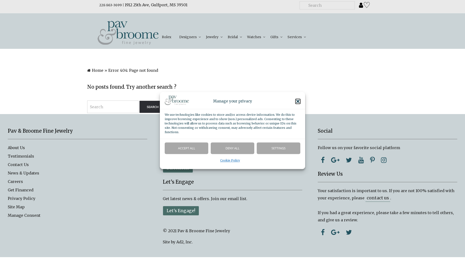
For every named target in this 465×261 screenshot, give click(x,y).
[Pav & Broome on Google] (335, 160)
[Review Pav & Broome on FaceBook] (323, 232)
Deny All (232, 148)
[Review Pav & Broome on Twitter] (349, 232)
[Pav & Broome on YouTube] (361, 160)
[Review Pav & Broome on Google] (335, 232)
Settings (278, 148)
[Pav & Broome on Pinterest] (372, 160)
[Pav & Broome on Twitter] (349, 160)
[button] (297, 101)
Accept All (186, 148)
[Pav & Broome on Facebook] (323, 160)
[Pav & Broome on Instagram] (384, 160)
